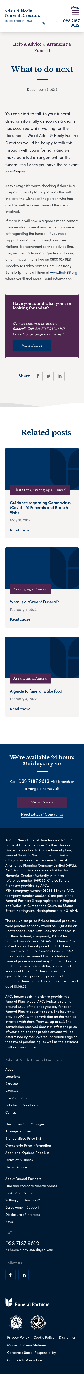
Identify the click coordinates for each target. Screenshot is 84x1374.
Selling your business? (22, 1200)
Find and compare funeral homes (31, 1185)
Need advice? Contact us (42, 814)
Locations (12, 1076)
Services (11, 1083)
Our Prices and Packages (24, 1123)
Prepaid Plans (16, 1097)
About (10, 1069)
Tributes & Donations (21, 1105)
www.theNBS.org (63, 272)
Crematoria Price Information (28, 1145)
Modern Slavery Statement (28, 1344)
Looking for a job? (19, 1192)
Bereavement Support (22, 1207)
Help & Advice (16, 1166)
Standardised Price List (23, 1138)
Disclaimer (67, 1337)
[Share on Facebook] (38, 376)
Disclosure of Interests (22, 1214)
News (9, 1221)
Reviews (11, 1090)
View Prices (32, 345)
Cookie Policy (44, 1337)
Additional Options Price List (27, 1152)
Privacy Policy (18, 1337)
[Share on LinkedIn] (60, 376)
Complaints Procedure (24, 1360)
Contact (11, 1112)
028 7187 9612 (71, 23)
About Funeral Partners (23, 1178)
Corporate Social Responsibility (31, 1352)
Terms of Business (19, 1159)
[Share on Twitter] (49, 376)
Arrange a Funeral (19, 1131)
